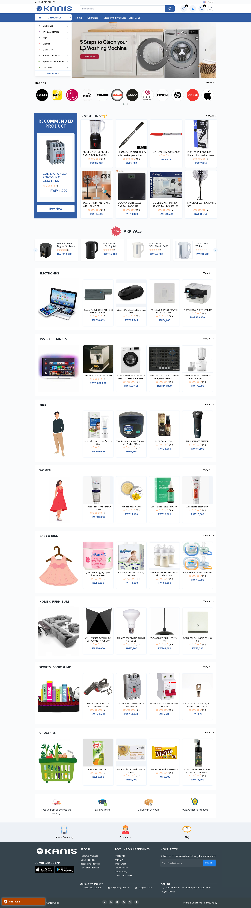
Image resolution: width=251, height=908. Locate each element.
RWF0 (210, 8)
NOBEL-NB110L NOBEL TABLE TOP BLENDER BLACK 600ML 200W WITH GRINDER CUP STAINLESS (97, 153)
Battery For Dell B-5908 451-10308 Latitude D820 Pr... (98, 311)
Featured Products (89, 855)
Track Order (120, 863)
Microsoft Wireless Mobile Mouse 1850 (131, 311)
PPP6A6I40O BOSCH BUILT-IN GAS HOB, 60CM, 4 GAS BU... (164, 377)
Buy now (55, 208)
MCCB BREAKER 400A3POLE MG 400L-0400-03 (131, 705)
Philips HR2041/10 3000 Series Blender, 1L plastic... (197, 377)
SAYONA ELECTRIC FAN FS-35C (202, 204)
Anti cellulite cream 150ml (197, 506)
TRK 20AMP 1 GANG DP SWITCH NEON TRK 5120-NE (164, 311)
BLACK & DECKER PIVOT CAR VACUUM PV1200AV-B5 (98, 705)
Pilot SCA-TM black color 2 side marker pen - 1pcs (132, 153)
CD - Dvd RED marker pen (166, 151)
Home (78, 17)
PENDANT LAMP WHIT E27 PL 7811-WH (164, 639)
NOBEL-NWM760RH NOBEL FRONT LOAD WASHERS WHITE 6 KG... (131, 377)
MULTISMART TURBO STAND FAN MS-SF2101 (165, 204)
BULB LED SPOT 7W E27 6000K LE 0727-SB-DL (131, 639)
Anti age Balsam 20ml (131, 506)
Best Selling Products (90, 863)
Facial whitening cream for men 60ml (98, 442)
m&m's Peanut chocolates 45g (164, 769)
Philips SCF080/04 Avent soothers (197, 572)
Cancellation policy (123, 875)
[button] (83, 50)
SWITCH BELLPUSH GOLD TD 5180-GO (197, 639)
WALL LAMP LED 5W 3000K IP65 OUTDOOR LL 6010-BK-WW (98, 639)
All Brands (92, 17)
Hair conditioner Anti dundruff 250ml (98, 508)
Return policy (121, 871)
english (211, 2)
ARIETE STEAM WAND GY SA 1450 (98, 375)
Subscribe (209, 863)
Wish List (119, 859)
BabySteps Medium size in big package (131, 574)
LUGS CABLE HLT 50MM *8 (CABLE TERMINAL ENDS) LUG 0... (197, 705)
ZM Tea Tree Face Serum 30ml (164, 506)
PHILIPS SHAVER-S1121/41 (197, 441)
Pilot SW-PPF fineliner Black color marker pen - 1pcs (200, 153)
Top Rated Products (89, 867)
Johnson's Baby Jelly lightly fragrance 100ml (98, 574)
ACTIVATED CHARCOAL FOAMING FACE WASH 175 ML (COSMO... (197, 770)
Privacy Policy (210, 902)
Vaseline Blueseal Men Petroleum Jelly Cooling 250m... (131, 442)
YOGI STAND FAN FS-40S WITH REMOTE (96, 204)
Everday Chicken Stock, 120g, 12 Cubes (131, 770)
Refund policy (121, 867)
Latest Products (87, 859)
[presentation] (35, 250)
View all (210, 82)
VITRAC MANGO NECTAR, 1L (98, 769)
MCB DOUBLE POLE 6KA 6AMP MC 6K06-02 (164, 705)
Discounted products (114, 17)
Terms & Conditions (192, 902)
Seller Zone (135, 17)
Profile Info (120, 855)
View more (52, 73)
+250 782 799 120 (46, 2)
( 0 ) (58, 186)
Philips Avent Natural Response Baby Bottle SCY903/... (164, 574)
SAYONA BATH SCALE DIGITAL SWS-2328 (129, 204)
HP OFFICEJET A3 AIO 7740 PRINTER (197, 310)
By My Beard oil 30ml (164, 441)
